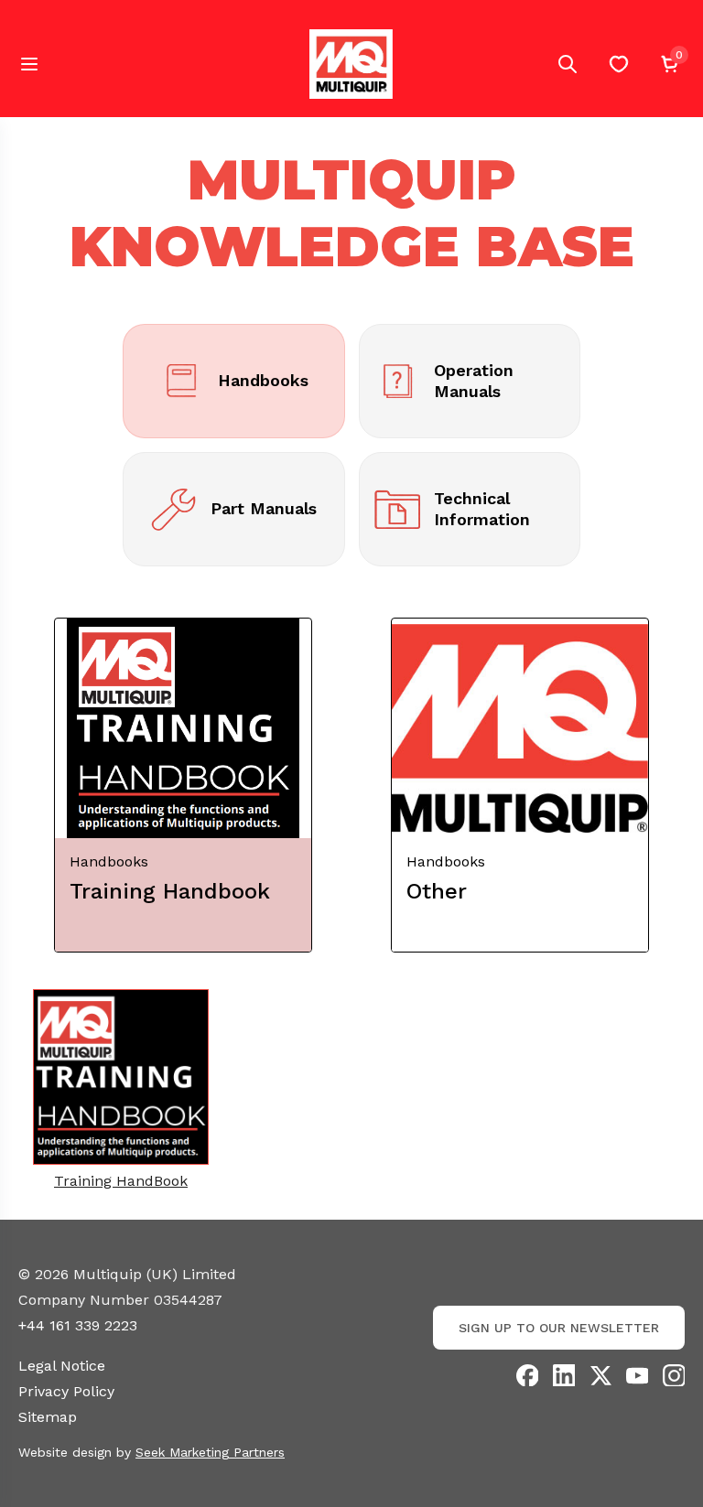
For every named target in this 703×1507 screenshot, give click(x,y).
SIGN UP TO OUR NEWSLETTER (559, 1327)
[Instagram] (674, 1375)
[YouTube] (637, 1375)
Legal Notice (61, 1365)
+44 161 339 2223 (77, 1325)
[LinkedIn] (564, 1375)
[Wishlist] (618, 64)
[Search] (567, 64)
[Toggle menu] (29, 64)
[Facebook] (527, 1375)
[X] (600, 1375)
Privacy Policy (66, 1391)
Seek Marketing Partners (210, 1452)
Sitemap (47, 1417)
